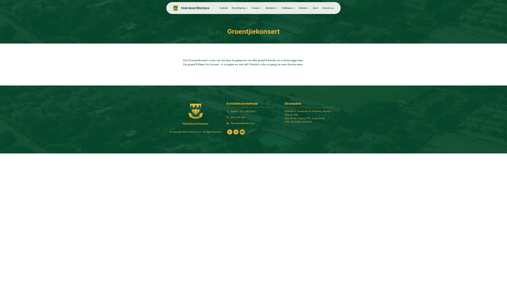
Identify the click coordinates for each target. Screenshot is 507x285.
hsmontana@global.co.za (242, 123)
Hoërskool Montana (195, 8)
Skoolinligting (238, 8)
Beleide (302, 8)
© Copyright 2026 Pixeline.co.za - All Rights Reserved (195, 131)
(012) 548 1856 (238, 117)
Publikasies (287, 8)
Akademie (270, 8)
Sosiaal (255, 8)
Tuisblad (223, 8)
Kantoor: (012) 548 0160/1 (243, 111)
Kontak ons (328, 8)
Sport (315, 8)
